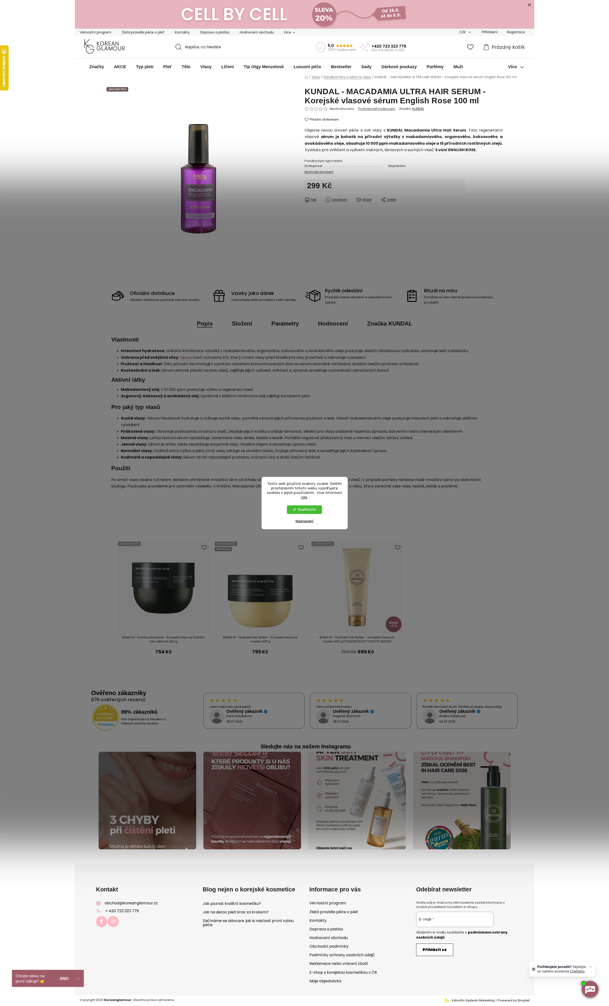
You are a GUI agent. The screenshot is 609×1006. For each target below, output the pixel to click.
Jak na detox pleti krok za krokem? (235, 912)
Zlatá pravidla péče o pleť (143, 32)
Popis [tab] (205, 323)
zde (304, 497)
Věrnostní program (95, 32)
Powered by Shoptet (514, 1000)
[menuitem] (96, 67)
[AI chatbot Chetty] (590, 989)
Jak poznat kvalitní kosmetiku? (232, 903)
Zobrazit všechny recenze (139, 723)
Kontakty (182, 32)
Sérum (186, 357)
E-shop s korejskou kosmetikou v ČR (343, 972)
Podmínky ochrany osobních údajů (341, 955)
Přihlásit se (435, 949)
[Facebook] (101, 921)
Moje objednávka (325, 981)
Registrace (516, 32)
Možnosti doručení (319, 172)
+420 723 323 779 (389, 46)
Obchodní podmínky (328, 946)
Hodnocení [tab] (333, 323)
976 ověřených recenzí (118, 699)
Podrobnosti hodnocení (376, 109)
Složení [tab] (242, 323)
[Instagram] (113, 921)
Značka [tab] (389, 323)
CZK (463, 32)
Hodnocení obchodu (257, 32)
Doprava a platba (214, 32)
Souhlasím (307, 509)
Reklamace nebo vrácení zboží (338, 963)
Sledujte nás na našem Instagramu (306, 746)
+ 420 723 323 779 (122, 911)
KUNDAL (418, 108)
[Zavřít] (590, 967)
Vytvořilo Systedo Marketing (473, 1000)
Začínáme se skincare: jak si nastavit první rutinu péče (248, 923)
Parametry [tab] (285, 323)
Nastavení (304, 521)
